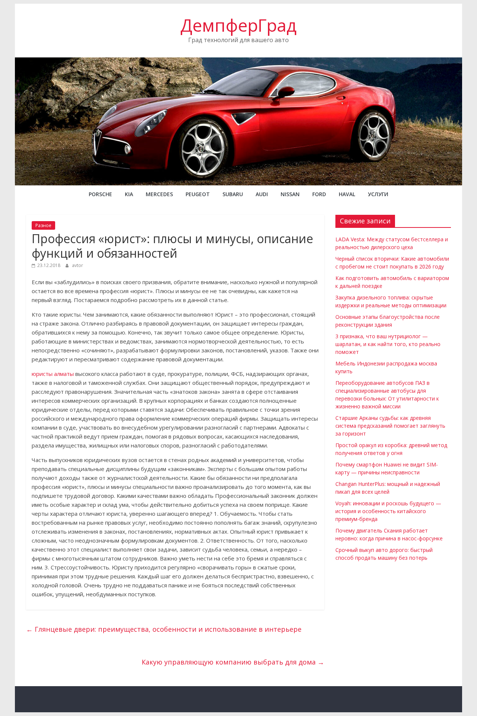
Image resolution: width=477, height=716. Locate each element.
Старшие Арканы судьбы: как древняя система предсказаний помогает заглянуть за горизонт (390, 425)
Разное (43, 225)
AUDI (262, 194)
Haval (347, 194)
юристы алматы (53, 373)
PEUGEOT (198, 194)
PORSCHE (100, 194)
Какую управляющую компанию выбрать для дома (233, 661)
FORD (319, 194)
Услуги (378, 194)
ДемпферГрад (238, 25)
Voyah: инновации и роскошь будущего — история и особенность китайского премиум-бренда (388, 511)
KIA (129, 194)
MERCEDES (159, 194)
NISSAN (290, 194)
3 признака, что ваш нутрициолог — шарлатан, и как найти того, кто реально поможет (387, 344)
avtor (77, 265)
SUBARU (232, 194)
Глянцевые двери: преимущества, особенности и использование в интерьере (163, 629)
